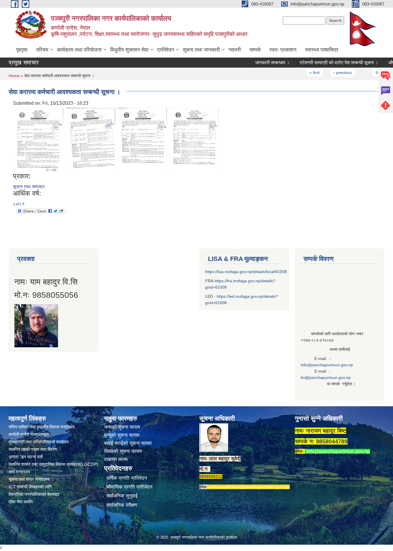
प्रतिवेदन (165, 50)
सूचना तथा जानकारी (201, 50)
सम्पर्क (255, 50)
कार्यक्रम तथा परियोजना (79, 50)
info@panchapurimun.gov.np (327, 365)
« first (304, 72)
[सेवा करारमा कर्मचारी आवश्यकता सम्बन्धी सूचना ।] (38, 139)
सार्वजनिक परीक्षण (121, 505)
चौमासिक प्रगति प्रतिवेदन (129, 487)
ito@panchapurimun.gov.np (326, 377)
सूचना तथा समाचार (29, 186)
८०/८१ (18, 203)
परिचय (42, 50)
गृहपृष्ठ (22, 50)
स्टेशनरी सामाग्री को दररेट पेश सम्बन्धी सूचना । (328, 62)
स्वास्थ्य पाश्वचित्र (321, 50)
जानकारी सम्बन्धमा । (261, 62)
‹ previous (332, 72)
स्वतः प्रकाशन (282, 50)
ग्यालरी (234, 50)
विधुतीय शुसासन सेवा (129, 50)
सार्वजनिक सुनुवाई (122, 496)
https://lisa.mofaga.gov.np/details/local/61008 (246, 271)
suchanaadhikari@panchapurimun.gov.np (248, 487)
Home (14, 75)
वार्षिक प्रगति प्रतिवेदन (126, 478)
